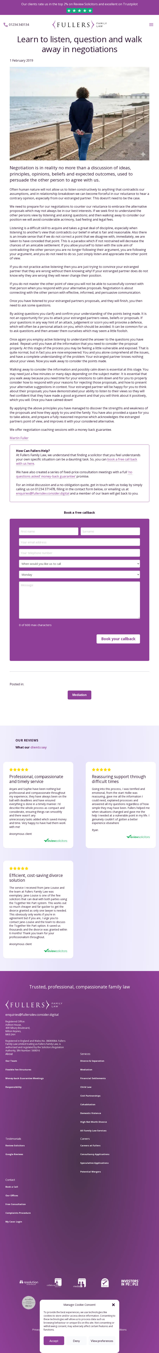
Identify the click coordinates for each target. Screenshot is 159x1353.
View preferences (102, 1341)
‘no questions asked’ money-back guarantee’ (74, 474)
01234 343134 (19, 24)
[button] (113, 1305)
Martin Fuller (19, 438)
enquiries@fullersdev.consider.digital (42, 493)
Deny (76, 1341)
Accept (53, 1341)
